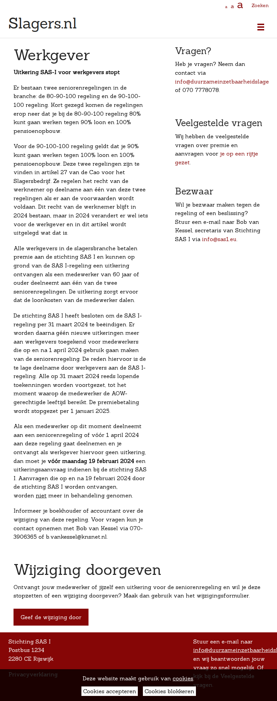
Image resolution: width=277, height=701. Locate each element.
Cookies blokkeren (169, 691)
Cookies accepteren (109, 691)
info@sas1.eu (219, 239)
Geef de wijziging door (51, 617)
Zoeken (260, 5)
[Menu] (259, 27)
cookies (183, 678)
